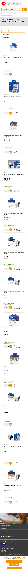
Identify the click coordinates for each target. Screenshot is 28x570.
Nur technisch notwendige (14, 561)
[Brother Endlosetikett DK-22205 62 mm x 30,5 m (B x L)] (14, 281)
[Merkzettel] (13, 3)
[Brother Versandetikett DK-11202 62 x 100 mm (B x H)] (14, 125)
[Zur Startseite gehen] (3, 4)
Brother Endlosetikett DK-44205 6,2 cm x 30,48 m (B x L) (13, 97)
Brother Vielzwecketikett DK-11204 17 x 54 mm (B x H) (13, 58)
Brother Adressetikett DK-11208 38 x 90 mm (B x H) (13, 447)
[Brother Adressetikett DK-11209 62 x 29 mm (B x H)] (14, 397)
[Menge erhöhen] (8, 74)
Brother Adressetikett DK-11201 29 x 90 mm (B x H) (13, 214)
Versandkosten (22, 554)
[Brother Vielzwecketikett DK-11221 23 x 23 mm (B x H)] (14, 475)
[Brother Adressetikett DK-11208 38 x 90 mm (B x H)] (14, 436)
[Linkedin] (2, 551)
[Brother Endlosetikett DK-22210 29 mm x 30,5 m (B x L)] (14, 164)
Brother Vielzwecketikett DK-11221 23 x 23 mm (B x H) (13, 486)
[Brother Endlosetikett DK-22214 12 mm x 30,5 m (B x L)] (14, 242)
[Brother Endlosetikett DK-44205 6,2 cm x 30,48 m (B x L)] (14, 86)
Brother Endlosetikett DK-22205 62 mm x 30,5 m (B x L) (14, 292)
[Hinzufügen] (10, 74)
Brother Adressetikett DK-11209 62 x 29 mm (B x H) (13, 408)
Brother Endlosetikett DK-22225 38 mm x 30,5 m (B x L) (14, 369)
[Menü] (20, 3)
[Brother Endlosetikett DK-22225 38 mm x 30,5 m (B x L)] (14, 359)
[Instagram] (5, 551)
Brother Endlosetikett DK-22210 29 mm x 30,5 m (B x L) (14, 175)
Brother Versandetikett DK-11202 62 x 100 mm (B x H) (13, 136)
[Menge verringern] (5, 74)
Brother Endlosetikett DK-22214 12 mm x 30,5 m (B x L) (14, 253)
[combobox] (12, 9)
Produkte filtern (14, 31)
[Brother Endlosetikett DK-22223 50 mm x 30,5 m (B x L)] (14, 320)
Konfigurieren (14, 564)
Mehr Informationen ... (19, 558)
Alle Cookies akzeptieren (14, 568)
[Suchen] (24, 9)
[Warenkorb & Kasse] (17, 3)
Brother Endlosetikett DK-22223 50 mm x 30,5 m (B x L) (14, 330)
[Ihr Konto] (9, 3)
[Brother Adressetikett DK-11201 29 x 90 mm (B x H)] (14, 203)
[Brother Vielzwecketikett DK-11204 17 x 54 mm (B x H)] (14, 47)
